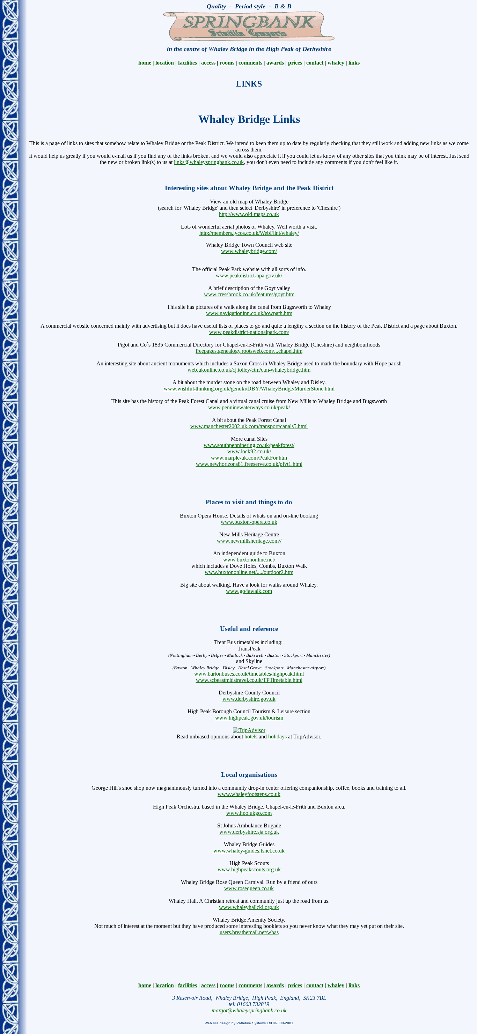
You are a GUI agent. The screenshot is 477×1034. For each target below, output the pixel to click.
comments (250, 63)
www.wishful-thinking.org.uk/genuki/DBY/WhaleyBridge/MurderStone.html (249, 389)
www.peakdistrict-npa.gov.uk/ (249, 275)
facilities (187, 63)
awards (275, 63)
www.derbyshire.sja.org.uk (249, 832)
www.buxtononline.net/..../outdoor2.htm (249, 572)
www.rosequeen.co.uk (249, 888)
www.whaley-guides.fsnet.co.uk (249, 851)
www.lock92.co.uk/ (249, 451)
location (164, 63)
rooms (227, 63)
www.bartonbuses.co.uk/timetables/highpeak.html (249, 674)
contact (314, 63)
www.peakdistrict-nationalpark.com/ (249, 332)
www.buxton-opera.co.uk (249, 522)
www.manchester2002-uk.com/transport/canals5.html (249, 426)
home (144, 63)
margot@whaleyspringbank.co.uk (249, 1010)
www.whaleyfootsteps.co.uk (249, 794)
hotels (250, 736)
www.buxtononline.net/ (249, 560)
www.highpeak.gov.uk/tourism (249, 718)
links (354, 63)
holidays (277, 736)
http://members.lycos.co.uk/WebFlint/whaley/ (249, 233)
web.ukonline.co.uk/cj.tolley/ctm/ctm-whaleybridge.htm (249, 370)
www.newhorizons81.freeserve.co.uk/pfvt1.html (249, 464)
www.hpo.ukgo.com (249, 813)
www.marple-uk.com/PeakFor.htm (249, 458)
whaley (336, 63)
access (208, 63)
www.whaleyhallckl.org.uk (249, 907)
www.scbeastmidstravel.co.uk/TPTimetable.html (249, 680)
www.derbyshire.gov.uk (249, 699)
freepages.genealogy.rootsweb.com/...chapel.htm (249, 351)
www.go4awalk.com (249, 591)
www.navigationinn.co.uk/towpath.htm (249, 313)
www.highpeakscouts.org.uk (249, 869)
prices (295, 63)
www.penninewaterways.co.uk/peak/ (249, 407)
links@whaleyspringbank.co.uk (209, 162)
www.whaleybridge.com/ (249, 251)
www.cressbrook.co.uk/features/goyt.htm (249, 294)
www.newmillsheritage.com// (249, 541)
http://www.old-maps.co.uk (249, 214)
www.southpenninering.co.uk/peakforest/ (249, 445)
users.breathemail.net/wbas (249, 932)
